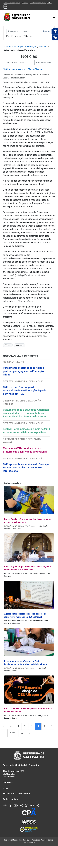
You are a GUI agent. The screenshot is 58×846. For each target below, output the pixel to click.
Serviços (19, 345)
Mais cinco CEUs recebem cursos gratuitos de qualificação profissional (25, 450)
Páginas (17, 36)
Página (7, 345)
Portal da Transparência (38, 3)
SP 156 (49, 3)
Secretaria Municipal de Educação (19, 46)
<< (11, 726)
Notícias (29, 36)
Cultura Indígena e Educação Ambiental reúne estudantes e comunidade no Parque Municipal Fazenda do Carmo (26, 413)
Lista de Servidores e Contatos (17, 793)
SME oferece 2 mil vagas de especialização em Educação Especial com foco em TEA (25, 390)
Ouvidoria (25, 3)
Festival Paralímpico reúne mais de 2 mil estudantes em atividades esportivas (26, 431)
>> (22, 733)
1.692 (13, 733)
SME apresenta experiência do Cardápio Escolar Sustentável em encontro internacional (26, 467)
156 (6, 788)
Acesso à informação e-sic (12, 3)
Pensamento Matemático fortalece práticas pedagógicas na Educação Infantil (23, 371)
